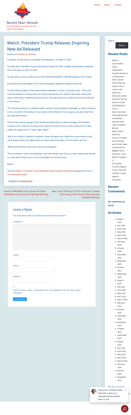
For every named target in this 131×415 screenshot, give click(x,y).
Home (97, 4)
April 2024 (121, 358)
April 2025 (121, 296)
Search (111, 40)
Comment (18, 222)
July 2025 (121, 287)
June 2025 (121, 290)
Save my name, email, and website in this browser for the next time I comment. (47, 291)
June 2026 (121, 228)
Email (16, 265)
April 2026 (121, 235)
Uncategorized (25, 181)
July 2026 (121, 225)
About (107, 4)
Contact (118, 4)
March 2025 (122, 299)
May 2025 (121, 293)
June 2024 (121, 351)
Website (17, 276)
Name (16, 255)
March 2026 (122, 238)
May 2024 (121, 354)
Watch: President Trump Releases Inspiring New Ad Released (45, 170)
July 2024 (121, 348)
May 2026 (121, 232)
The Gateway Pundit (17, 174)
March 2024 (122, 361)
